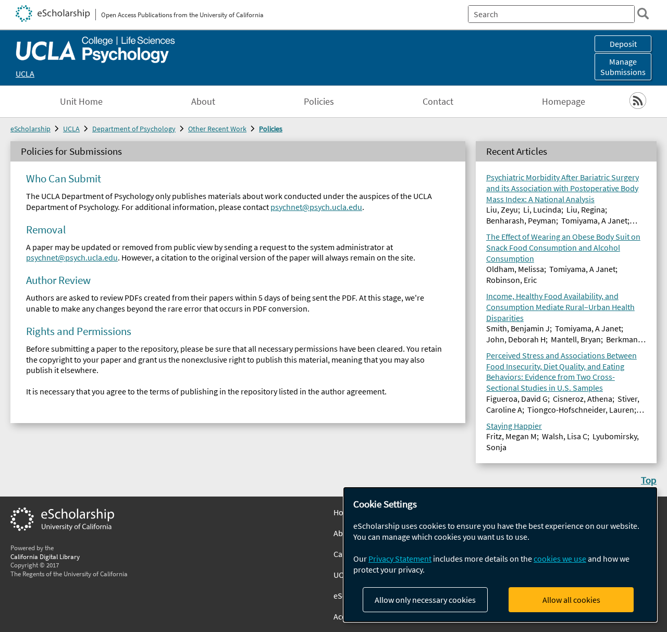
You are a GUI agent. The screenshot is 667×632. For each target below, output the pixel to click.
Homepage (563, 101)
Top (649, 480)
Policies (319, 101)
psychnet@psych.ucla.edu (316, 207)
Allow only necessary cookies (425, 599)
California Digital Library (45, 556)
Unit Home (81, 101)
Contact (438, 101)
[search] (643, 13)
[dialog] (500, 555)
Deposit (623, 44)
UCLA (25, 73)
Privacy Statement (399, 558)
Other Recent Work (217, 128)
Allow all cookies (571, 599)
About (203, 101)
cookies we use (560, 558)
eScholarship (30, 128)
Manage (623, 66)
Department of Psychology (134, 128)
